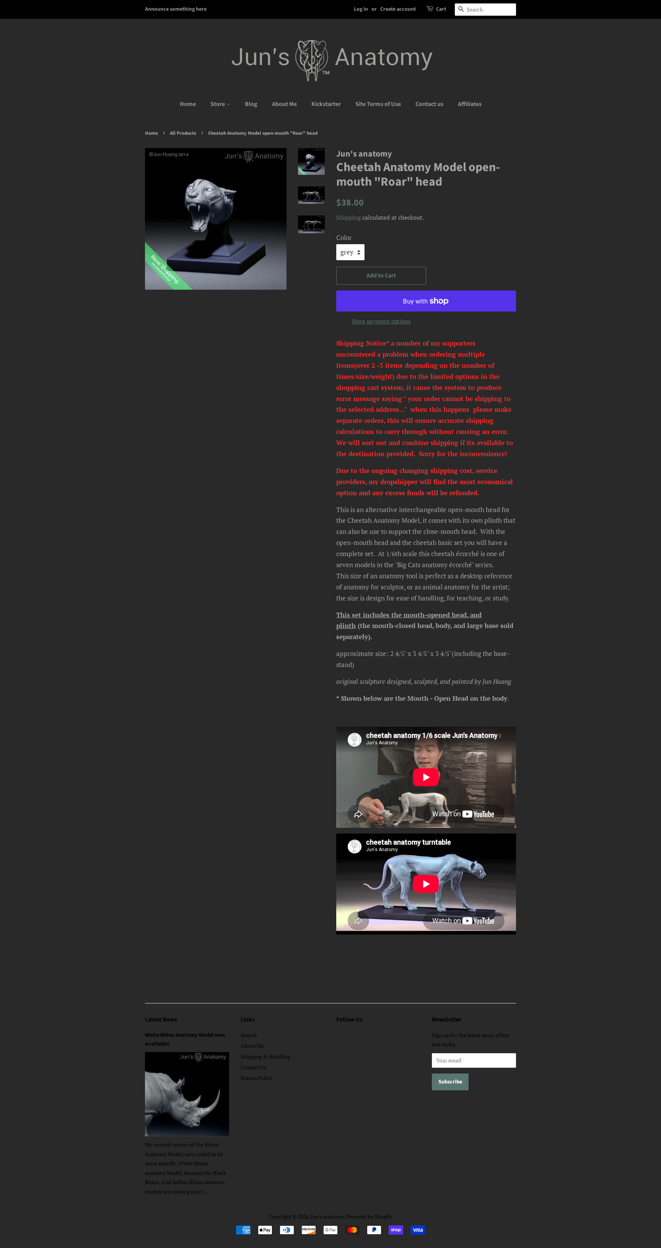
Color (344, 237)
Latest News (161, 1019)
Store (218, 104)
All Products (183, 133)
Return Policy (256, 1078)
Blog (251, 104)
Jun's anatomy (327, 1216)
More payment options (381, 321)
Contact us (429, 104)
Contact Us (253, 1067)
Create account (398, 9)
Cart (441, 9)
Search (249, 1035)
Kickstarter (326, 104)
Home (188, 104)
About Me (284, 104)
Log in (361, 9)
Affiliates (470, 104)
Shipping (348, 217)
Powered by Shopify (369, 1216)
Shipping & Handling (265, 1056)
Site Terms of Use (378, 104)
